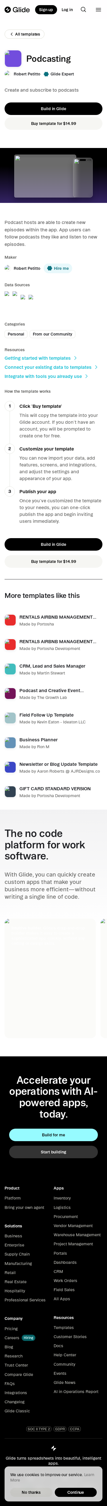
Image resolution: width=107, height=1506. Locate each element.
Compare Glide (19, 1374)
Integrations (16, 1392)
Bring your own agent (24, 1207)
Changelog (15, 1402)
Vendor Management (73, 1225)
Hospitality (15, 1291)
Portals (60, 1253)
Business (13, 1236)
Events (60, 1373)
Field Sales (64, 1289)
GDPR (60, 1429)
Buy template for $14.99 (53, 123)
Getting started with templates (38, 358)
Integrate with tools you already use (43, 376)
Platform (13, 1198)
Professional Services (25, 1300)
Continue (75, 1492)
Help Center (65, 1355)
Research (14, 1356)
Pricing (11, 1328)
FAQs (10, 1383)
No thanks (31, 1492)
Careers (12, 1338)
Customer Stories (70, 1336)
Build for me (53, 1135)
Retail (10, 1272)
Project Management (73, 1244)
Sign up (46, 9)
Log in (67, 9)
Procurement (66, 1216)
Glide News (65, 1382)
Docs (58, 1346)
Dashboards (65, 1262)
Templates (64, 1327)
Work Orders (65, 1280)
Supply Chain (17, 1254)
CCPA (74, 1429)
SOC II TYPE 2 (39, 1429)
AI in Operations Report (76, 1391)
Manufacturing (18, 1263)
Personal (16, 334)
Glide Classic (17, 1411)
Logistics (62, 1207)
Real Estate (16, 1281)
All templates (27, 34)
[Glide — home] (17, 10)
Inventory (62, 1198)
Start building (53, 1152)
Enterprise (14, 1245)
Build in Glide (53, 108)
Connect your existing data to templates (48, 367)
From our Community (52, 334)
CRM (58, 1271)
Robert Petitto (27, 74)
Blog (9, 1347)
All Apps (62, 1299)
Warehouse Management (77, 1235)
